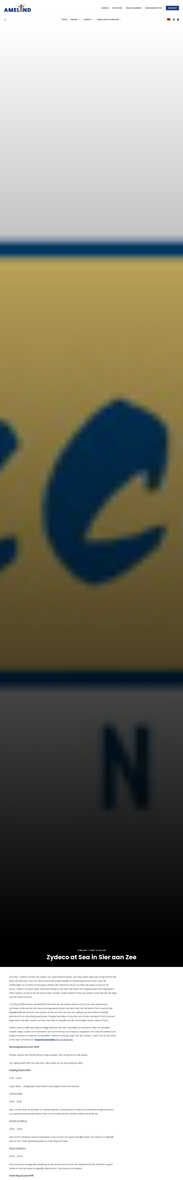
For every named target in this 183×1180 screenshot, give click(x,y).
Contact (172, 8)
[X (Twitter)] (178, 20)
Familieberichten (153, 8)
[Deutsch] (168, 19)
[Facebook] (174, 20)
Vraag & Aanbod (134, 8)
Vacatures (117, 8)
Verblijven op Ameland (108, 19)
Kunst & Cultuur (98, 950)
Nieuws (74, 19)
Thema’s (87, 19)
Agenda (105, 8)
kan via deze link (54, 1039)
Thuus (64, 19)
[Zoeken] (5, 20)
